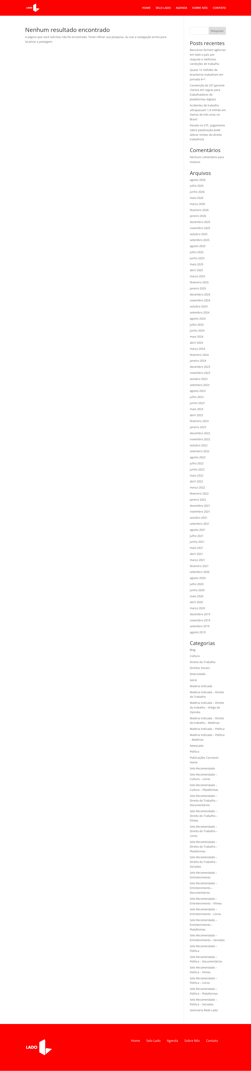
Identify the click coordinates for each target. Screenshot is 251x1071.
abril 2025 (196, 270)
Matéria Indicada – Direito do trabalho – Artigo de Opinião (207, 707)
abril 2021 (196, 554)
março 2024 (197, 349)
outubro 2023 (198, 379)
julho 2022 (197, 463)
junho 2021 (197, 542)
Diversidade (198, 674)
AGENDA (181, 8)
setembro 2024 (199, 312)
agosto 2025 (198, 246)
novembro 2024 (200, 300)
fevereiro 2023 (199, 421)
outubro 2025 (198, 234)
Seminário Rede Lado (204, 1010)
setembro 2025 (199, 240)
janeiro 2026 (198, 216)
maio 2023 (196, 409)
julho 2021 (197, 536)
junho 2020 (197, 590)
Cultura (195, 656)
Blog (193, 650)
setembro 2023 (199, 385)
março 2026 (197, 204)
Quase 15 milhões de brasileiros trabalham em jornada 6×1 (206, 74)
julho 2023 (197, 397)
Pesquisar (217, 31)
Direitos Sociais (200, 668)
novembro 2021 (200, 511)
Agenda (172, 1040)
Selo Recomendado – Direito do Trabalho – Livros (203, 831)
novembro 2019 (200, 620)
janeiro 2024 (198, 360)
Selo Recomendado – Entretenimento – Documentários (203, 887)
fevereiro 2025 (199, 282)
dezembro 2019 (200, 614)
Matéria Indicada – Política (207, 729)
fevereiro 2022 (199, 493)
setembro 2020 (199, 572)
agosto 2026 (198, 180)
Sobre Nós (192, 1040)
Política (194, 751)
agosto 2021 (198, 530)
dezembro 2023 (200, 367)
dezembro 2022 (200, 433)
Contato (212, 1040)
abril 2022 (196, 481)
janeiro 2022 (198, 499)
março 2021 (197, 560)
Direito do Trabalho (202, 662)
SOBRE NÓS (200, 8)
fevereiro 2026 (199, 210)
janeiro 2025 (198, 288)
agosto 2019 (198, 632)
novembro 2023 (200, 373)
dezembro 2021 (200, 505)
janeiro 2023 (198, 427)
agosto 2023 (198, 391)
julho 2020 (197, 584)
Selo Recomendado (202, 768)
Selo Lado (153, 1040)
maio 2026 (196, 198)
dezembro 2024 (200, 294)
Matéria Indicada (201, 686)
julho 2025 (197, 252)
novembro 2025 (200, 228)
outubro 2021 (198, 517)
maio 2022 (196, 475)
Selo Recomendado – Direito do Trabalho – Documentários (203, 800)
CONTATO (219, 8)
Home (135, 1040)
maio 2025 (196, 264)
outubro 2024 (198, 306)
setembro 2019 (199, 626)
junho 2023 (197, 403)
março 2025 (197, 276)
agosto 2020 (198, 578)
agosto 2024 (198, 318)
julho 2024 (197, 324)
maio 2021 (196, 548)
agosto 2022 (198, 457)
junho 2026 (197, 192)
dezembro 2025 (200, 222)
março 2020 (197, 608)
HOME (146, 8)
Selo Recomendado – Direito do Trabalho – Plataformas (203, 846)
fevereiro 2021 (199, 566)
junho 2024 (197, 330)
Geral (193, 680)
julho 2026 (197, 186)
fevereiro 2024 (199, 355)
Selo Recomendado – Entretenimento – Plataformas (203, 924)
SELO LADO (163, 8)
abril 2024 (196, 342)
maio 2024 (196, 336)
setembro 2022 (199, 451)
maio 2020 (196, 596)
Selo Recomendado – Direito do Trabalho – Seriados (203, 861)
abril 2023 (196, 415)
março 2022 (197, 487)
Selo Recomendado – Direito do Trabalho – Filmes (203, 815)
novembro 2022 (200, 439)
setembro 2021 (199, 524)
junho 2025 (197, 258)
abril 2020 (196, 602)
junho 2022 (197, 469)
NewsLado (196, 746)
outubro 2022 (198, 445)
